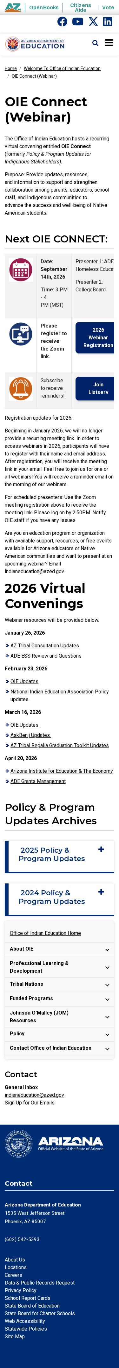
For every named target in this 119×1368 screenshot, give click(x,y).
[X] (93, 23)
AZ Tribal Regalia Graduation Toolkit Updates (59, 745)
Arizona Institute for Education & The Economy (61, 771)
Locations (16, 1267)
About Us (15, 1260)
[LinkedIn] (107, 23)
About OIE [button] (21, 949)
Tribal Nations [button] (26, 984)
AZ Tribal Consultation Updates (44, 646)
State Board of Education (32, 1306)
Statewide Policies (26, 1329)
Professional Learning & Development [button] (39, 967)
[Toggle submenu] (107, 950)
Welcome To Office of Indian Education (62, 68)
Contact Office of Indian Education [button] (50, 1048)
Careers (13, 1275)
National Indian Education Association (52, 692)
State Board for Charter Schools (40, 1313)
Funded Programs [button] (31, 998)
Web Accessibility (25, 1321)
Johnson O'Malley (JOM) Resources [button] (39, 1017)
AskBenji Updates (30, 735)
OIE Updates (24, 681)
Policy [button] (17, 1034)
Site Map (15, 1336)
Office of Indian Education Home (45, 933)
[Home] (32, 44)
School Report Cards (27, 1298)
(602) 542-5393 (22, 1239)
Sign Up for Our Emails (30, 1103)
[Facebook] (62, 23)
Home (11, 68)
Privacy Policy (20, 1290)
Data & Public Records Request (40, 1283)
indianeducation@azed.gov (34, 1095)
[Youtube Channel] (77, 23)
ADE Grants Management (38, 781)
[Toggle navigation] (109, 42)
